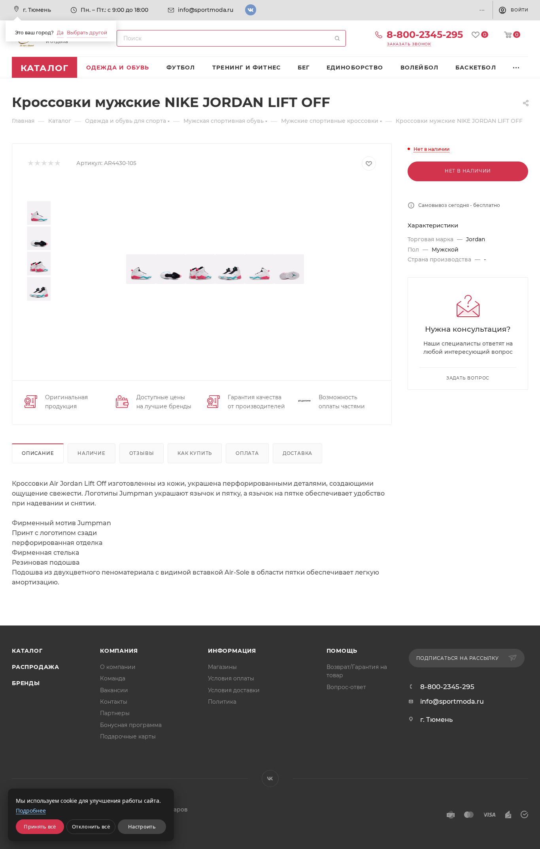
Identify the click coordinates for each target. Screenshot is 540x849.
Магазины (222, 667)
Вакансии (114, 690)
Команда (112, 678)
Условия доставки (234, 690)
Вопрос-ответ (346, 687)
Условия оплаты (231, 678)
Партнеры (115, 713)
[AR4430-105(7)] (141, 269)
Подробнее (31, 810)
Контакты (113, 702)
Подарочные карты (128, 736)
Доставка (297, 453)
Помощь (342, 651)
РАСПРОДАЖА (35, 667)
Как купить (194, 453)
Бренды (26, 683)
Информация (232, 651)
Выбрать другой (87, 33)
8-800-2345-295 (425, 34)
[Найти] (337, 38)
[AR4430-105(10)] (259, 269)
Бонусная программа (131, 725)
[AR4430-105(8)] (200, 269)
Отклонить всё (91, 826)
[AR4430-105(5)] (170, 269)
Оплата (247, 453)
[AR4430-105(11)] (289, 269)
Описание (38, 453)
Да (60, 33)
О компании (118, 667)
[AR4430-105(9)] (230, 269)
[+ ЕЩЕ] (516, 67)
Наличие (91, 453)
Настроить (142, 826)
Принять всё (40, 826)
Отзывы (141, 453)
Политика (222, 702)
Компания (119, 651)
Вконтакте (250, 9)
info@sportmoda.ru (205, 9)
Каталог (27, 651)
